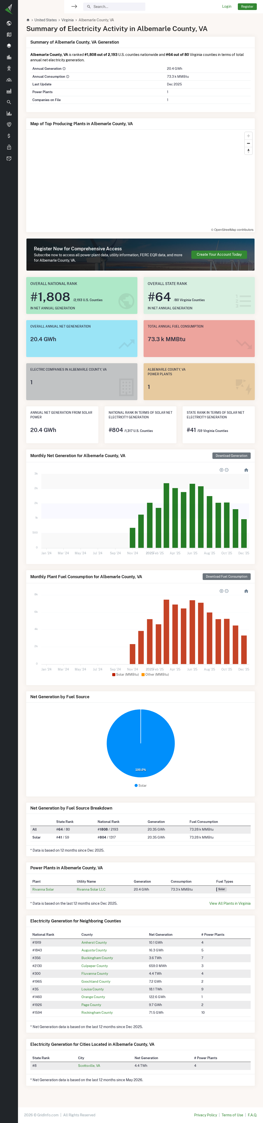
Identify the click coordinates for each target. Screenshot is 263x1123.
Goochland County (95, 981)
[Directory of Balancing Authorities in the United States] (9, 68)
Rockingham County (97, 1012)
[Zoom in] (248, 136)
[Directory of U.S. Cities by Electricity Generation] (9, 57)
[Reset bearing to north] (248, 150)
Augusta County (94, 950)
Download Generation (231, 456)
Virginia (67, 20)
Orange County (93, 997)
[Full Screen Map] (9, 125)
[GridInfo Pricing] (9, 136)
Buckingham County (97, 958)
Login (226, 6)
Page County (91, 1005)
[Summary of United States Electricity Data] (9, 23)
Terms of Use (232, 1115)
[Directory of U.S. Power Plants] (9, 91)
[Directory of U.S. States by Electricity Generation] (9, 35)
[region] (9, 558)
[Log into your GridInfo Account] (9, 147)
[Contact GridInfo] (9, 158)
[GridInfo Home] (28, 20)
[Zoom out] (248, 143)
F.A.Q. (252, 1115)
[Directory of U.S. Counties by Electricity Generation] (9, 46)
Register (247, 6)
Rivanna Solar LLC (91, 889)
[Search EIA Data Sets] (9, 113)
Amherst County (94, 942)
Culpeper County (94, 966)
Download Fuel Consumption (226, 576)
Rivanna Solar (43, 889)
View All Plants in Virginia (230, 903)
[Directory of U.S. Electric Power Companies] (9, 79)
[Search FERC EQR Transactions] (9, 102)
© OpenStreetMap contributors (232, 229)
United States (45, 20)
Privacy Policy (205, 1115)
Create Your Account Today (219, 254)
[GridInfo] (9, 9)
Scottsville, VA (89, 1065)
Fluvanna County (94, 973)
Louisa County (92, 989)
